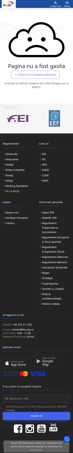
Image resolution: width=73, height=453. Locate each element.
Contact (10, 223)
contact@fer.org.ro (22, 329)
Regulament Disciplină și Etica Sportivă (55, 239)
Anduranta (11, 159)
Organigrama (50, 283)
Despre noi (11, 212)
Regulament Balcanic (54, 262)
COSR (45, 175)
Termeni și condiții (53, 288)
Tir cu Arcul (12, 191)
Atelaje (9, 164)
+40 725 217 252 (22, 324)
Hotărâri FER (49, 217)
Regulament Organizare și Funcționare (50, 227)
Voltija (9, 180)
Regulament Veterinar (55, 257)
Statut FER (48, 212)
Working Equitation (16, 186)
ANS (44, 164)
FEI (44, 159)
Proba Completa (14, 170)
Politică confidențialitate (51, 296)
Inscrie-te (37, 415)
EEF (44, 154)
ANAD (45, 170)
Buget (45, 272)
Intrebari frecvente (16, 217)
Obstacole (11, 154)
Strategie (47, 278)
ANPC (45, 180)
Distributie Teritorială (54, 267)
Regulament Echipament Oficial (53, 249)
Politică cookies (51, 303)
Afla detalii (36, 450)
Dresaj (9, 175)
